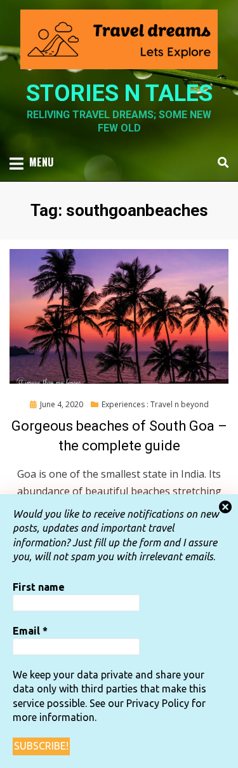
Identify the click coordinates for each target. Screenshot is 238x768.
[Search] (219, 163)
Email (30, 631)
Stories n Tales (119, 93)
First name (39, 587)
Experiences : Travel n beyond (155, 404)
